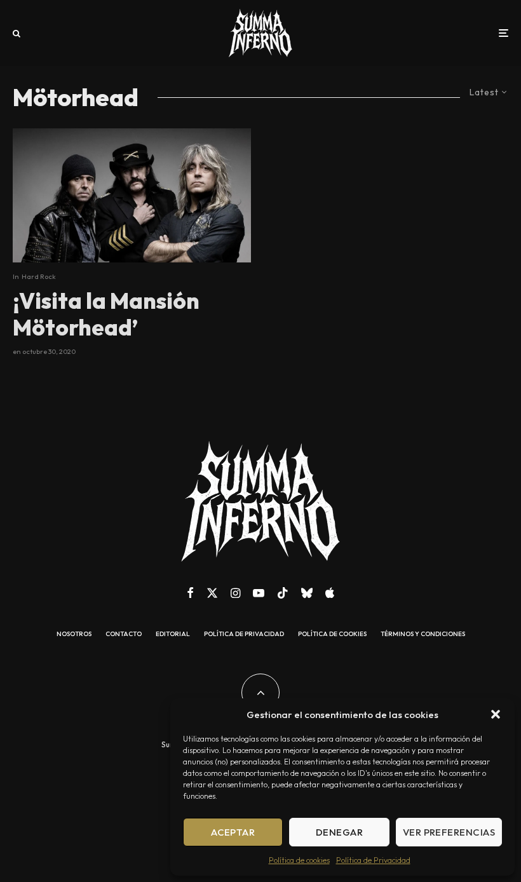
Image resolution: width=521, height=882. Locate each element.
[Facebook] (190, 593)
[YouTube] (259, 593)
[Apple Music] (330, 593)
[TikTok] (283, 593)
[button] (495, 714)
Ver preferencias (449, 832)
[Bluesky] (307, 593)
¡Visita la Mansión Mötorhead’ (106, 314)
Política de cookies (299, 860)
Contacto (123, 634)
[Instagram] (235, 593)
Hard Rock (39, 276)
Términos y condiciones (423, 634)
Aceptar (233, 832)
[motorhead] (132, 195)
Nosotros (74, 634)
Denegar (339, 832)
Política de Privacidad (373, 860)
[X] (212, 593)
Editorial (173, 634)
